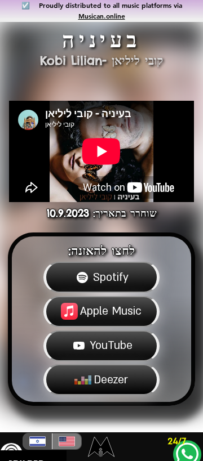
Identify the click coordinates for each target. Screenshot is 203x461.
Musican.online (101, 15)
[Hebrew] (37, 441)
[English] (66, 441)
